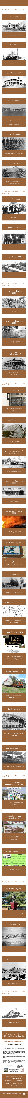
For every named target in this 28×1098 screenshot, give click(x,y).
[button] (3, 3)
